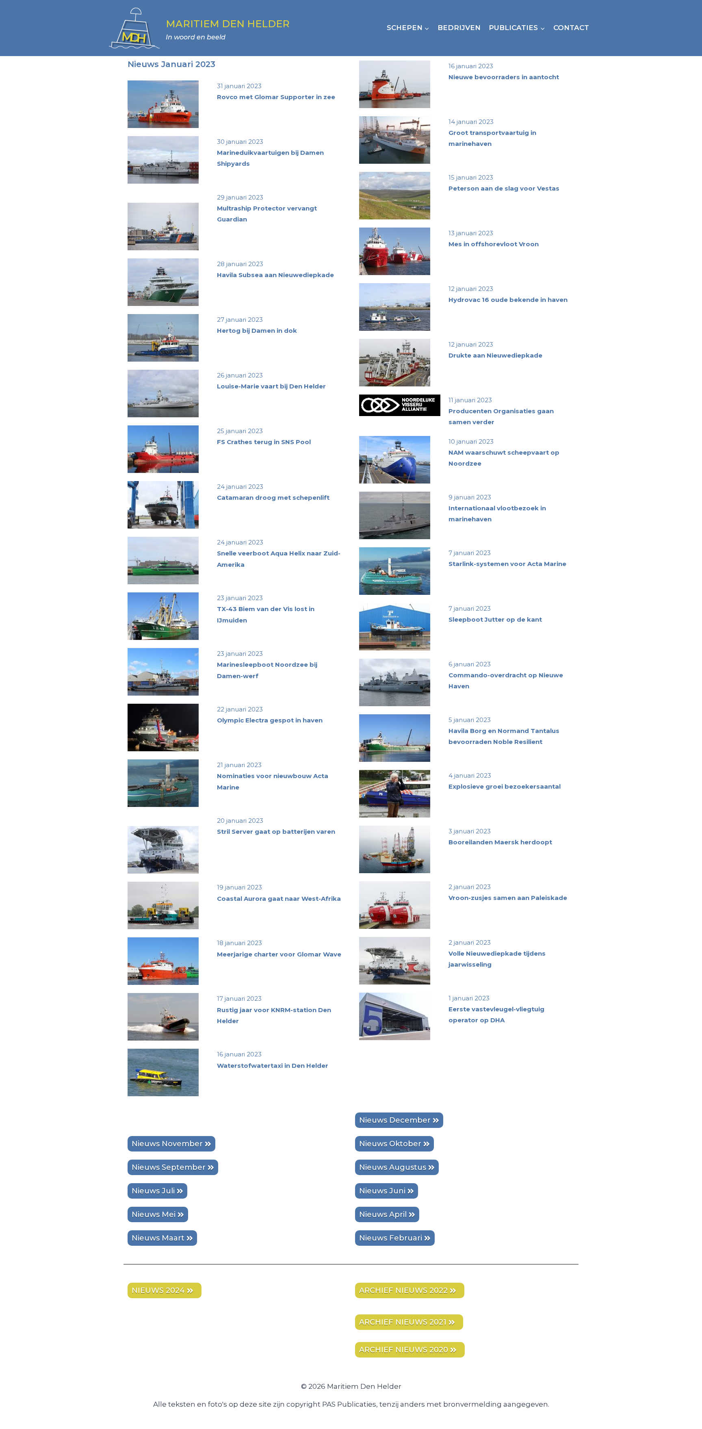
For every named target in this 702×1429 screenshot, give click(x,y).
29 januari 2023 (267, 208)
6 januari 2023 (505, 675)
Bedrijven (459, 28)
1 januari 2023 (496, 1009)
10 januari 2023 (503, 452)
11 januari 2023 (501, 411)
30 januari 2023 (270, 152)
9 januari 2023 (497, 508)
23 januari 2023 (265, 609)
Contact (571, 28)
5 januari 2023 (503, 731)
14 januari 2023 (492, 132)
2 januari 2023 (497, 953)
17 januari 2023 (274, 1009)
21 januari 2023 (272, 776)
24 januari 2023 (278, 553)
